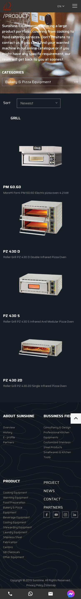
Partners (8, 442)
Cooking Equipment (15, 492)
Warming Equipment (15, 497)
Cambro (8, 547)
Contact (52, 499)
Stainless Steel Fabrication (12, 539)
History (7, 432)
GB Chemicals (11, 552)
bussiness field (59, 416)
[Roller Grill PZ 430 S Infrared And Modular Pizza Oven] (40, 285)
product (11, 481)
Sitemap (50, 585)
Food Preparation (14, 502)
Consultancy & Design (57, 427)
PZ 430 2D (12, 380)
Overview (9, 427)
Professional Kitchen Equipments (56, 435)
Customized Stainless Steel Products (57, 445)
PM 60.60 (12, 187)
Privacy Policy (34, 585)
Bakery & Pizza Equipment (12, 510)
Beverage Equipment (16, 517)
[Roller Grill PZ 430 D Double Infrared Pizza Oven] (40, 220)
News (49, 491)
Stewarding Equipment (17, 527)
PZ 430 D (11, 251)
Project (51, 482)
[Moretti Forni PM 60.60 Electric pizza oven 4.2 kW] (40, 156)
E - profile (9, 437)
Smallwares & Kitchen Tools (57, 454)
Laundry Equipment (15, 532)
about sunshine (18, 416)
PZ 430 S (11, 316)
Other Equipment (13, 557)
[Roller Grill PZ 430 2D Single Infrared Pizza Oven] (40, 349)
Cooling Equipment (14, 522)
